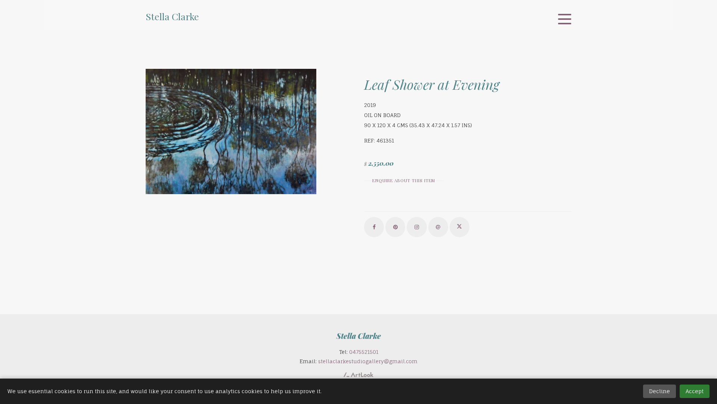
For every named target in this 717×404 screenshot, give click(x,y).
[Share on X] (459, 227)
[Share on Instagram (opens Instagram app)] (416, 227)
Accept (695, 391)
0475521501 (363, 352)
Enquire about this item (403, 180)
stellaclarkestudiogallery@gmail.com (368, 361)
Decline (659, 391)
